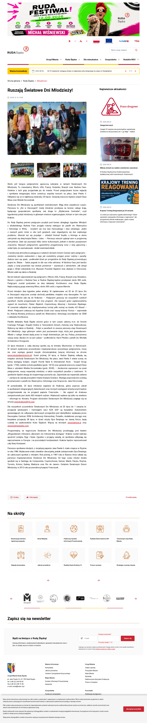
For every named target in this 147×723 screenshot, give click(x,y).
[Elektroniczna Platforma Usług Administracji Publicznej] (123, 41)
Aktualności (42, 81)
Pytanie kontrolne (104, 634)
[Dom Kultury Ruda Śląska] (93, 598)
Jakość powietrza (47, 559)
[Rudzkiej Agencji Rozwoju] (40, 598)
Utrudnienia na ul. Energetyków (79, 71)
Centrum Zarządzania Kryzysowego (57, 673)
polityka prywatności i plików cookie (105, 649)
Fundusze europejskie (53, 694)
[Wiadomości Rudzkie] (107, 598)
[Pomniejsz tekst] (75, 41)
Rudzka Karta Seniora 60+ (100, 533)
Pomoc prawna (100, 559)
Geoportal (48, 684)
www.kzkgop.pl (74, 422)
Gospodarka (110, 59)
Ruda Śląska (71, 59)
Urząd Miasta (52, 59)
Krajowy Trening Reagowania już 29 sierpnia (120, 201)
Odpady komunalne (20, 559)
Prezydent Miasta (91, 671)
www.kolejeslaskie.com (18, 426)
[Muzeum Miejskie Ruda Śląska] (53, 598)
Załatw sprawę (90, 668)
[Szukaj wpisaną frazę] (136, 50)
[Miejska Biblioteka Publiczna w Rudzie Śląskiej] (67, 598)
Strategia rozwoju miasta (126, 559)
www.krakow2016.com (24, 402)
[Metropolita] (27, 598)
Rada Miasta (89, 673)
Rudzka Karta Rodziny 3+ (73, 559)
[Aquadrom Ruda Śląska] (120, 598)
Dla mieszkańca (91, 59)
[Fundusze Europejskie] (109, 41)
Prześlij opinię (131, 497)
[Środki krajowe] (96, 41)
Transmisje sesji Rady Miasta (126, 533)
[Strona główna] (18, 50)
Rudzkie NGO (129, 59)
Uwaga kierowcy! (120, 114)
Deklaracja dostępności (93, 694)
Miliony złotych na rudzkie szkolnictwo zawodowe (120, 156)
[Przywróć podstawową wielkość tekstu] (81, 41)
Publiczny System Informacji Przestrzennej (73, 533)
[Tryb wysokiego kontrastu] (69, 41)
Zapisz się (128, 638)
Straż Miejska (47, 533)
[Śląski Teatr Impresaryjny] (80, 598)
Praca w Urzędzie (91, 682)
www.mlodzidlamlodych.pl (19, 355)
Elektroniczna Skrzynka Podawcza (97, 679)
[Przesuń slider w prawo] (98, 580)
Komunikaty (49, 668)
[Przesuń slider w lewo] (48, 580)
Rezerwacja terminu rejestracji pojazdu (20, 533)
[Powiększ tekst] (86, 41)
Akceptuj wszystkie (133, 709)
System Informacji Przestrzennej (56, 681)
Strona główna (14, 81)
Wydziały (88, 676)
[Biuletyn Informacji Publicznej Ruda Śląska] (137, 41)
